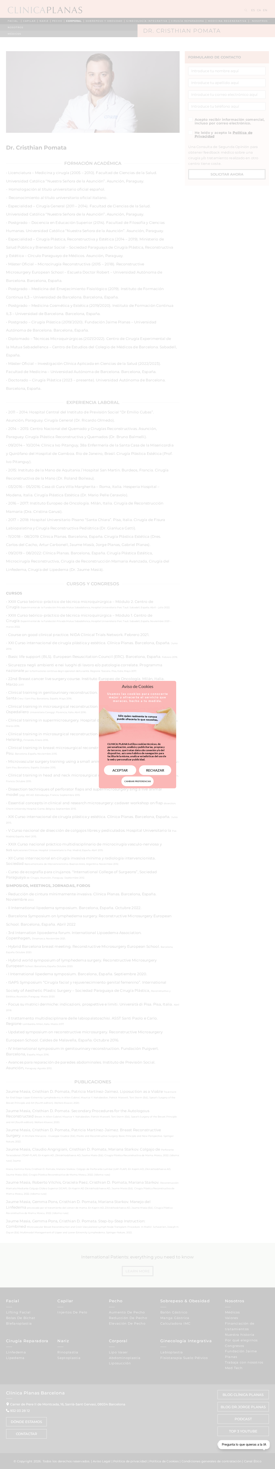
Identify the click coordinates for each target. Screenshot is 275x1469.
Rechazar (155, 770)
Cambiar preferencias (137, 781)
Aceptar (120, 770)
